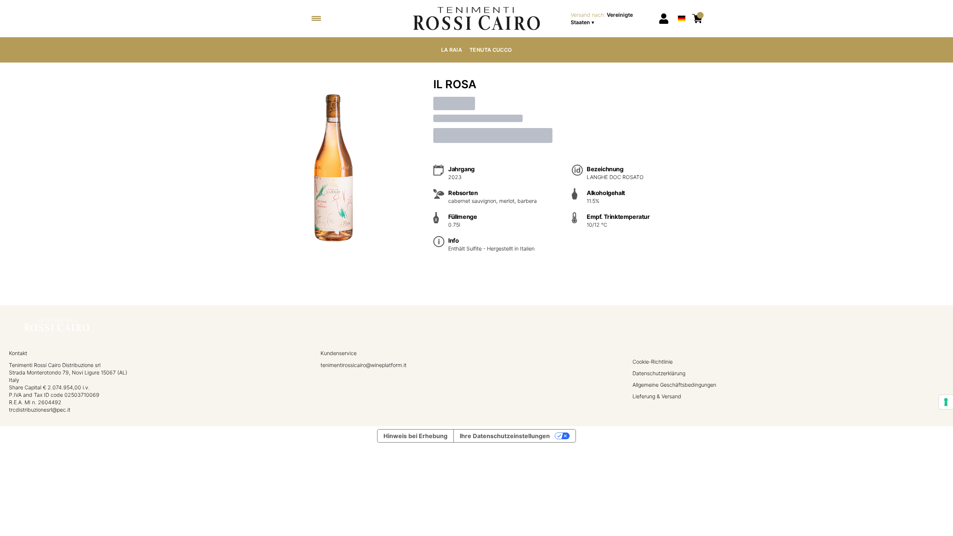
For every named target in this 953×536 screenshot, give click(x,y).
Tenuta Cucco (490, 50)
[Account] (664, 18)
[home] (476, 18)
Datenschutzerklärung (658, 373)
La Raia (451, 50)
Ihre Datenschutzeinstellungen (505, 436)
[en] (681, 9)
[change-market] (612, 18)
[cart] (697, 18)
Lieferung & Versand (656, 396)
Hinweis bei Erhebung (415, 436)
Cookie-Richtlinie (652, 361)
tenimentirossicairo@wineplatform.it (364, 365)
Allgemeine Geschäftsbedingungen (674, 385)
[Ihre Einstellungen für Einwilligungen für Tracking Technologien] (946, 402)
